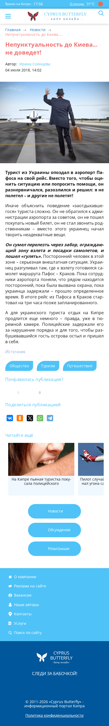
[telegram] (61, 684)
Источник (15, 352)
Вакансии (22, 595)
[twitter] (49, 684)
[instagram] (37, 684)
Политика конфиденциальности (54, 715)
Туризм (48, 365)
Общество (19, 365)
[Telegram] (50, 418)
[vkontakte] (73, 684)
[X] (29, 418)
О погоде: (77, 4)
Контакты (22, 613)
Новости (38, 29)
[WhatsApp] (39, 418)
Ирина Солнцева (34, 63)
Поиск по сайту (28, 632)
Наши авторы (26, 604)
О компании (25, 576)
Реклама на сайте (30, 585)
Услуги (20, 623)
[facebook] (25, 684)
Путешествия (79, 365)
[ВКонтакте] (9, 418)
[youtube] (84, 684)
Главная (13, 29)
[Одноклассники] (19, 418)
